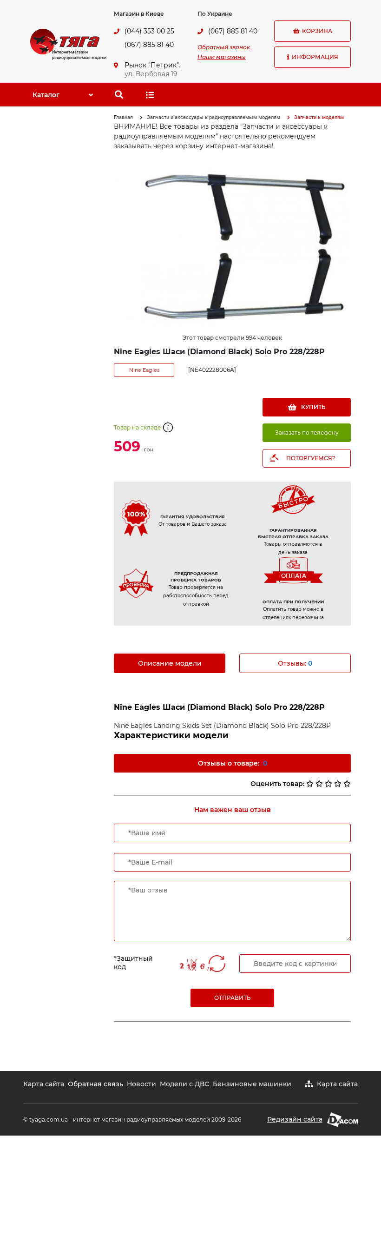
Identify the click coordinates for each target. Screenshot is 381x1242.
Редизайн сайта (294, 1119)
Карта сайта (43, 1084)
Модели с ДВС (184, 1084)
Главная (123, 117)
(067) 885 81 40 (149, 44)
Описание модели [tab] (170, 663)
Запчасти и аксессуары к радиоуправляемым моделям (213, 117)
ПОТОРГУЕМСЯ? (310, 458)
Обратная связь (95, 1084)
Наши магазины (221, 56)
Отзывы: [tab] (295, 663)
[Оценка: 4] (338, 784)
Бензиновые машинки (252, 1084)
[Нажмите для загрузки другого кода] (192, 965)
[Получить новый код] (217, 964)
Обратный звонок (223, 47)
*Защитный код (133, 962)
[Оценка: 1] (310, 784)
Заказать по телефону (307, 432)
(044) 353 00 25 (149, 31)
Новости (141, 1084)
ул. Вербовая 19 (151, 74)
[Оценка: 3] (328, 784)
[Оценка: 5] (347, 784)
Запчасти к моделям (319, 117)
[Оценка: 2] (319, 784)
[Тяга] (64, 41)
